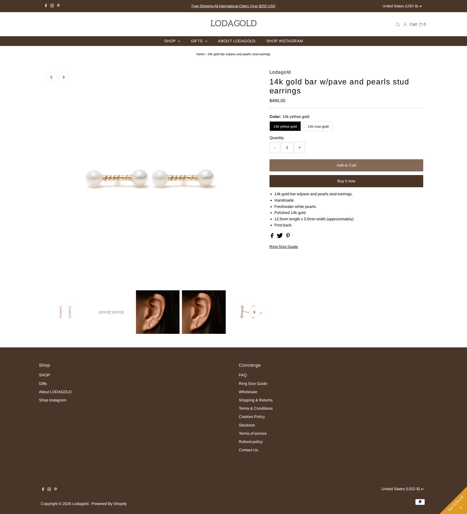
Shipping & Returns (256, 400)
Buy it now (346, 181)
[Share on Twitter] (280, 237)
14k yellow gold (285, 126)
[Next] (63, 77)
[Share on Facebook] (272, 237)
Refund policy (251, 442)
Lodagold (80, 504)
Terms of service (253, 433)
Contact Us (248, 450)
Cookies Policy (252, 417)
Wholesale (248, 392)
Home (200, 54)
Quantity (276, 138)
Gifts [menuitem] (197, 41)
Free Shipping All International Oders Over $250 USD (233, 6)
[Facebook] (46, 6)
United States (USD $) (401, 6)
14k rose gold (318, 126)
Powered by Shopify (109, 504)
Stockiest (247, 425)
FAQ (243, 375)
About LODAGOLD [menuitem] (237, 41)
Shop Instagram (52, 400)
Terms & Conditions (256, 408)
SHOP (44, 375)
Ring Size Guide (283, 247)
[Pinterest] (58, 6)
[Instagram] (52, 6)
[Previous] (51, 77)
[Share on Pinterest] (288, 237)
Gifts (43, 383)
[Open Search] (398, 24)
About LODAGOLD (55, 392)
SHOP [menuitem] (170, 41)
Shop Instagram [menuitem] (284, 41)
